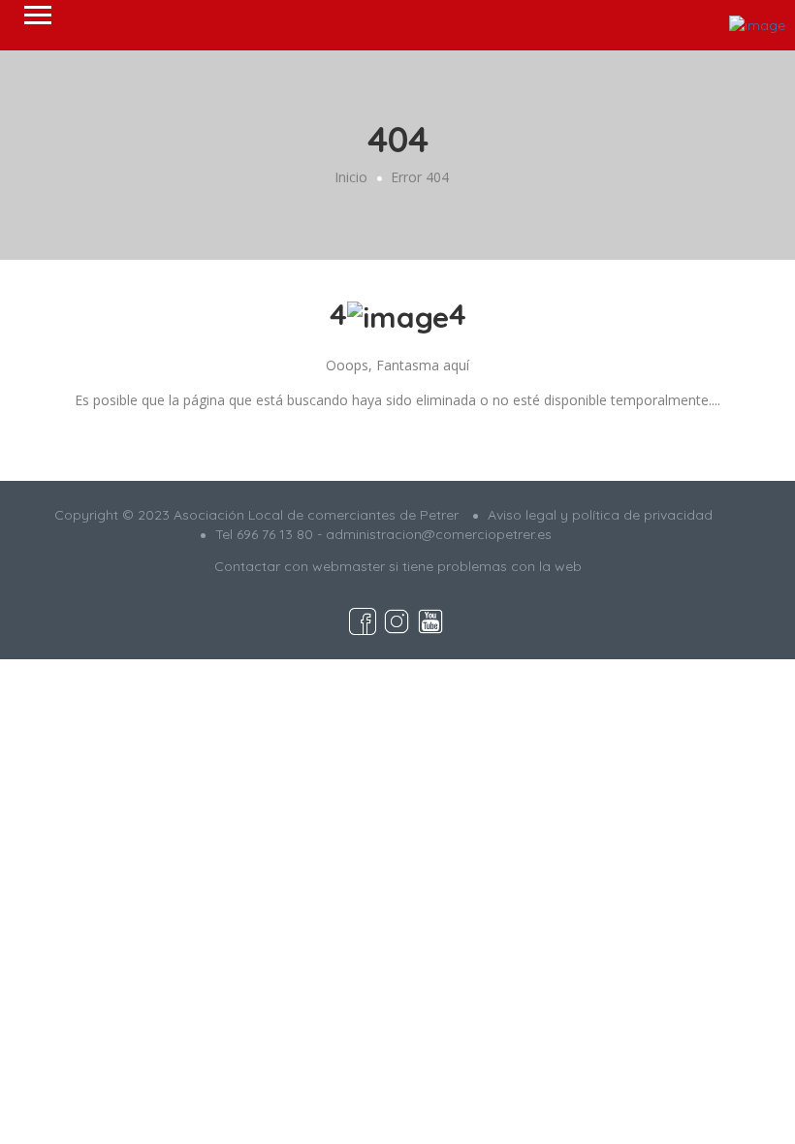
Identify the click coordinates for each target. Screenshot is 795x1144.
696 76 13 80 (275, 534)
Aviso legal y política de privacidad (600, 515)
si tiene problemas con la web (485, 566)
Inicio (350, 177)
